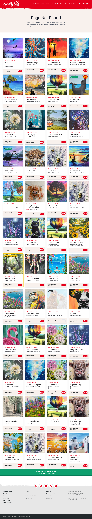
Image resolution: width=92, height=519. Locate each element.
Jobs (74, 3)
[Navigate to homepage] (17, 3)
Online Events (6, 500)
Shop (70, 3)
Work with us (49, 496)
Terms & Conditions (51, 493)
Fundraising (6, 496)
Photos (62, 3)
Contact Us (82, 3)
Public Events (35, 3)
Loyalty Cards (54, 3)
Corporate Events (7, 491)
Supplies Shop (28, 498)
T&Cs (87, 3)
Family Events (7, 498)
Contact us (49, 498)
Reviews (27, 491)
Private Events (44, 3)
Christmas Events (8, 502)
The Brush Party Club (30, 496)
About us (48, 491)
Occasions (6, 493)
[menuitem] (35, 4)
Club (66, 3)
